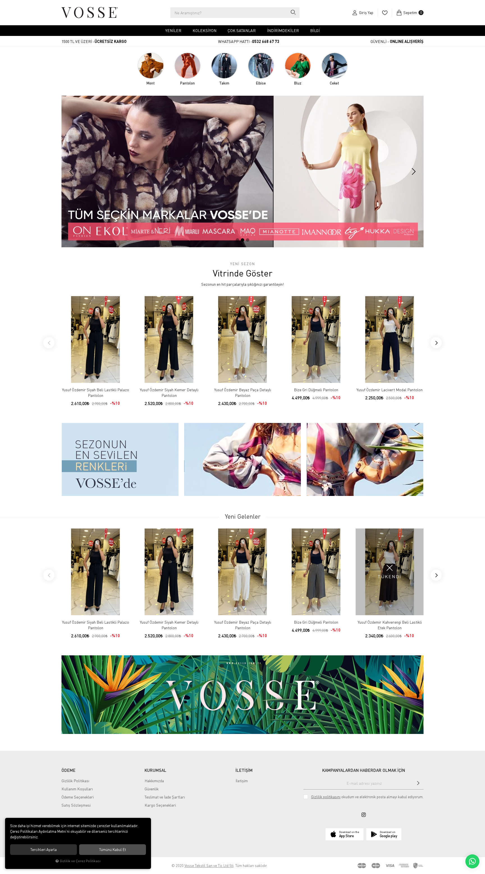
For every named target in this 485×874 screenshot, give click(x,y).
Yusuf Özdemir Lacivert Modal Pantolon (389, 389)
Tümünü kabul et (112, 849)
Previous (48, 342)
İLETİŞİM (244, 770)
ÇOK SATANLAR (242, 30)
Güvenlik (152, 788)
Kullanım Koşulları (77, 788)
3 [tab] (247, 240)
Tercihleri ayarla (43, 849)
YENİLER (173, 30)
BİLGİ (315, 30)
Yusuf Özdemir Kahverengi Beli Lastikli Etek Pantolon (390, 625)
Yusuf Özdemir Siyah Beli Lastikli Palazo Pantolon (95, 392)
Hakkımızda (154, 780)
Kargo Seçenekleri (160, 805)
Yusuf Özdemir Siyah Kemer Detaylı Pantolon (169, 392)
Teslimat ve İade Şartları (165, 797)
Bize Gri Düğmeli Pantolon (316, 389)
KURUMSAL (155, 770)
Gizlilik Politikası (75, 780)
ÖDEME (68, 770)
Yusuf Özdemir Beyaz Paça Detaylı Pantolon (242, 392)
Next (436, 342)
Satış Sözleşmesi (76, 805)
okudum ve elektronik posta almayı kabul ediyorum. (367, 797)
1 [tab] (237, 240)
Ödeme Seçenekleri (77, 797)
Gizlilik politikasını (325, 797)
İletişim (241, 780)
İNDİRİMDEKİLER (283, 30)
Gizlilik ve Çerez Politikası (80, 861)
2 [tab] (242, 240)
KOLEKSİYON (204, 30)
